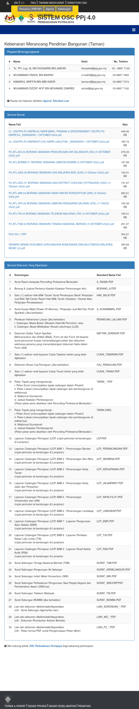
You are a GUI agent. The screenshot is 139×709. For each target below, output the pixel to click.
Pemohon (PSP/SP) (30, 9)
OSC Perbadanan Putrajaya (45, 646)
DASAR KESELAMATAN (62, 706)
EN (16, 3)
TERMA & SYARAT (15, 706)
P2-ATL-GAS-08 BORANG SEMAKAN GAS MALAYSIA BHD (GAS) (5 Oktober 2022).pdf (59, 172)
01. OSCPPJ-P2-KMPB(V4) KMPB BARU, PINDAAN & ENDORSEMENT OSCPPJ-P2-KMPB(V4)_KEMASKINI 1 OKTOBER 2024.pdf (57, 133)
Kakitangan (64, 9)
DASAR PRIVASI (37, 706)
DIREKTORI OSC (77, 3)
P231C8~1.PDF (18, 234)
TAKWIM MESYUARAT (51, 3)
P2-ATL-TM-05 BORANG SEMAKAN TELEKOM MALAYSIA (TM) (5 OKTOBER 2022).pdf (59, 213)
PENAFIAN (84, 706)
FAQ (33, 3)
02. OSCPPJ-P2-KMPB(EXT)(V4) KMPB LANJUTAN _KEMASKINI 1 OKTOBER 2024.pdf (59, 141)
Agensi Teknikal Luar (56, 101)
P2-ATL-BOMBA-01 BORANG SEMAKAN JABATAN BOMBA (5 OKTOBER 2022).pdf (56, 162)
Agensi (50, 9)
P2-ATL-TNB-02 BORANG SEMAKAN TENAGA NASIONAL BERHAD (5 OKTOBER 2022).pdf (61, 224)
